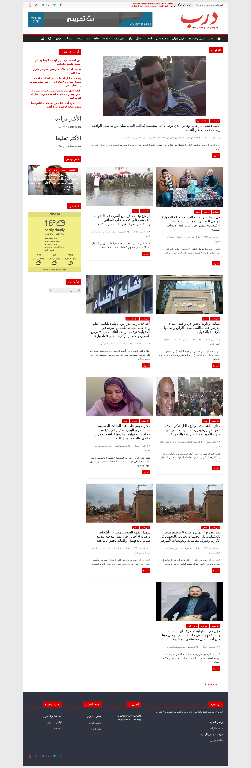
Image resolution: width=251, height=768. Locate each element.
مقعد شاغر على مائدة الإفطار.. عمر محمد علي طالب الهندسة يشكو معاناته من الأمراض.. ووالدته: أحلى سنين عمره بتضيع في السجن (53, 180)
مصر (210, 38)
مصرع (211, 552)
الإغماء (173, 339)
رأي (130, 38)
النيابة (116, 548)
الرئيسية (215, 120)
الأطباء (195, 137)
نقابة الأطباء (129, 137)
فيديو (58, 38)
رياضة (79, 38)
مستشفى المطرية (174, 646)
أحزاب (216, 212)
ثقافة (96, 38)
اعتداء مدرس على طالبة (188, 339)
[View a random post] (42, 38)
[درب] (219, 38)
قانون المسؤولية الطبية (145, 137)
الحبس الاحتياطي (183, 137)
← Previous (213, 684)
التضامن (122, 231)
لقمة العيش (96, 548)
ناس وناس (119, 38)
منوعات (68, 38)
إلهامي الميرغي (190, 237)
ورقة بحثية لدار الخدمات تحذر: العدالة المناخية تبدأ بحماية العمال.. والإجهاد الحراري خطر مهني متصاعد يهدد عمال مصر (55, 81)
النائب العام (109, 343)
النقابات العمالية (185, 441)
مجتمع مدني (162, 38)
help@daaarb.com (127, 719)
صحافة (106, 38)
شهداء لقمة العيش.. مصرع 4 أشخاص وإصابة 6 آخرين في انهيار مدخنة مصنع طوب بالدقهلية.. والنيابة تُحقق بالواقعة (123, 536)
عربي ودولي (178, 38)
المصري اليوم (114, 445)
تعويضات (106, 231)
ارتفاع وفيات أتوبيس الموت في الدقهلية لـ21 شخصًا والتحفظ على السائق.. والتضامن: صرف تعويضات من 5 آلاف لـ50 (121, 220)
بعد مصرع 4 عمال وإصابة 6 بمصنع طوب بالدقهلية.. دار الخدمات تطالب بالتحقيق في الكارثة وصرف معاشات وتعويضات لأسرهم (190, 536)
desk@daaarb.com (127, 716)
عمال (138, 38)
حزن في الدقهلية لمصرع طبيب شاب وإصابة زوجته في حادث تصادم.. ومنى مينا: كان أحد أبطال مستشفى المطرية (190, 635)
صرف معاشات (171, 548)
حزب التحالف (171, 441)
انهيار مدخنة (108, 548)
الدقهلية (171, 137)
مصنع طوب (139, 552)
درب (101, 343)
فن (88, 38)
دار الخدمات (184, 548)
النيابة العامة (161, 137)
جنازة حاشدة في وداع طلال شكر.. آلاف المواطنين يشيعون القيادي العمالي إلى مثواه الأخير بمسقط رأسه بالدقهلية (192, 430)
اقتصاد (148, 38)
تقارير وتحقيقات (196, 38)
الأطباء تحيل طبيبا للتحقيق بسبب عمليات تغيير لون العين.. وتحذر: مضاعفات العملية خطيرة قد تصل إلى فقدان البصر (55, 94)
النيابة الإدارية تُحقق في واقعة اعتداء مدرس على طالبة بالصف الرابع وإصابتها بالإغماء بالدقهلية (192, 328)
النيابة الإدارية (214, 343)
